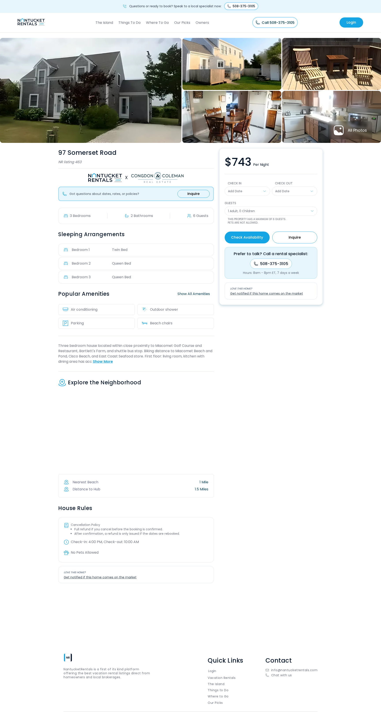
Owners (202, 22)
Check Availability (247, 237)
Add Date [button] (235, 191)
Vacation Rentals (221, 678)
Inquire (193, 193)
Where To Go (157, 22)
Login (351, 22)
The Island (104, 22)
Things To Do (129, 22)
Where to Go (218, 696)
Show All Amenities (193, 293)
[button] (291, 675)
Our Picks (182, 22)
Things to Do (218, 690)
